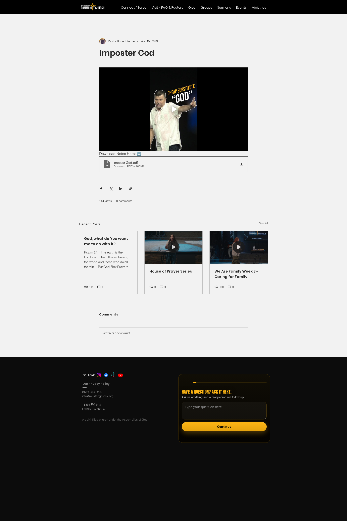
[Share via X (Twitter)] (111, 188)
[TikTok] (113, 375)
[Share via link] (131, 188)
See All (263, 223)
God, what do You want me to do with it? (106, 241)
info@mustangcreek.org (97, 396)
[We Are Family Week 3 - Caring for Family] (239, 247)
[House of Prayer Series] (174, 247)
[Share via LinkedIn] (121, 188)
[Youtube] (120, 375)
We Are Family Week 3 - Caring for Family (236, 274)
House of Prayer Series (170, 271)
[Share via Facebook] (101, 188)
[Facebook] (106, 375)
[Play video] (173, 109)
